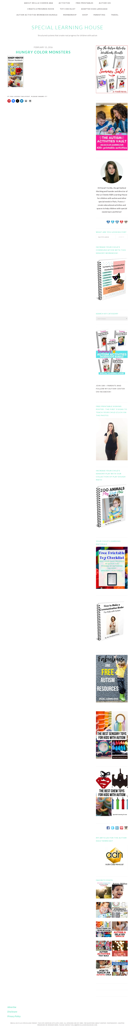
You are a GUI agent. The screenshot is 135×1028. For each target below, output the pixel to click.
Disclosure (12, 1011)
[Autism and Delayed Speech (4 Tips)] (120, 930)
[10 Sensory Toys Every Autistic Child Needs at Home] (104, 930)
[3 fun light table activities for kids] (120, 950)
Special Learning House (67, 27)
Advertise (11, 1007)
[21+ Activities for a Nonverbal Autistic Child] (120, 892)
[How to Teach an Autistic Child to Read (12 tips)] (104, 969)
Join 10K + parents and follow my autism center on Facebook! (110, 389)
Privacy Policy (14, 1016)
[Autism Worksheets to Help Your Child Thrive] (120, 911)
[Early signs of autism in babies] (104, 911)
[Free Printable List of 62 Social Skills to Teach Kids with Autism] (104, 950)
